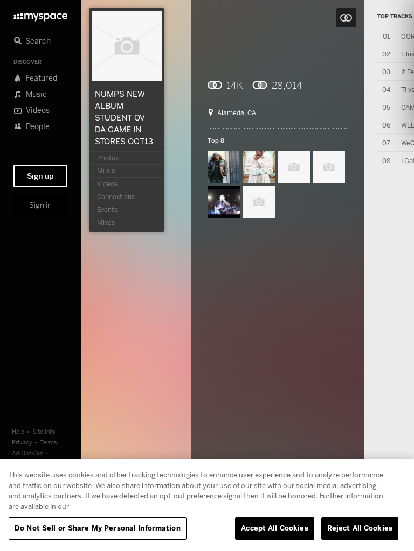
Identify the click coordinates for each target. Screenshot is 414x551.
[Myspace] (40, 14)
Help (18, 431)
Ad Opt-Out (27, 453)
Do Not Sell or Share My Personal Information (98, 528)
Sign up (40, 176)
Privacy (22, 442)
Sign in (40, 205)
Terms (48, 442)
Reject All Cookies (359, 528)
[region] (207, 505)
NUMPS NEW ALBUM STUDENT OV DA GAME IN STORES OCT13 (124, 117)
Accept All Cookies (274, 528)
